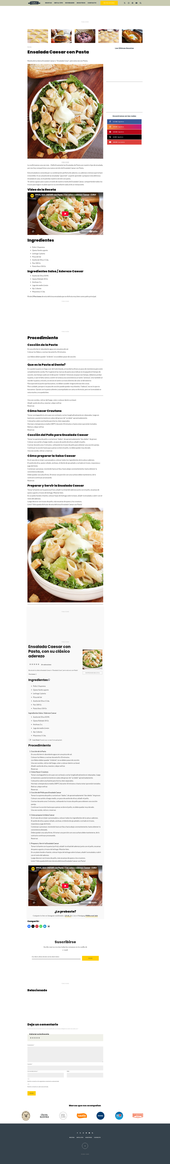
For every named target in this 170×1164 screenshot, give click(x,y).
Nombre (29, 1064)
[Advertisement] (85, 14)
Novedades (69, 3)
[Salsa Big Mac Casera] (65, 1005)
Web (68, 1071)
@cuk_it (68, 916)
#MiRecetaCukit (91, 916)
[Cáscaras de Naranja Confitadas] (40, 1005)
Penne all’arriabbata (124, 62)
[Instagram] (129, 3)
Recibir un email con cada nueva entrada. (37, 1086)
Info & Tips (58, 3)
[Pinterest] (132, 3)
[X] (125, 3)
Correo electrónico (32, 1071)
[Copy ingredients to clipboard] (49, 680)
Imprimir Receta (92, 673)
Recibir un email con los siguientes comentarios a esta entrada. (43, 1081)
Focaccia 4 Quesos (123, 77)
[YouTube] (136, 3)
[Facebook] (77, 1133)
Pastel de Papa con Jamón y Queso (127, 69)
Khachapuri (120, 54)
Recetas (48, 3)
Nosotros (81, 3)
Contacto (92, 3)
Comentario (30, 1045)
